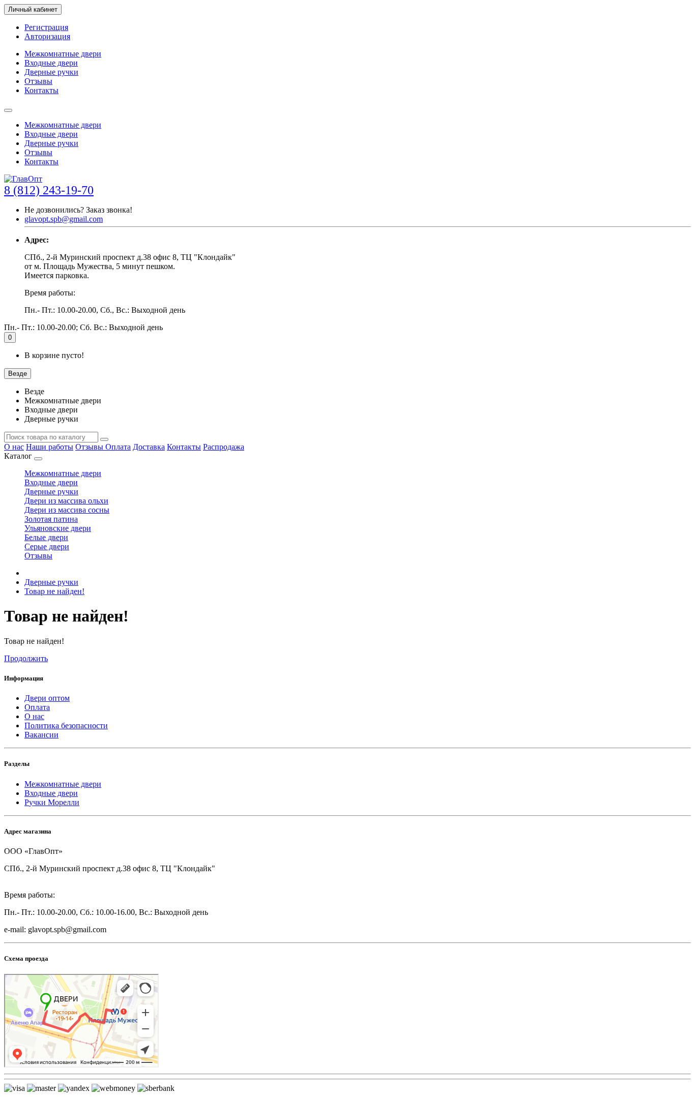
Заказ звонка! (78, 209)
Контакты (41, 90)
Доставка (149, 446)
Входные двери (51, 62)
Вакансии (41, 734)
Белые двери (46, 537)
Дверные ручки (51, 72)
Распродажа (223, 446)
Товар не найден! (54, 591)
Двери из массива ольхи (66, 500)
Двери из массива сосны (66, 510)
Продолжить (26, 658)
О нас (14, 446)
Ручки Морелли (51, 802)
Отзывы (38, 81)
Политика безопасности (66, 725)
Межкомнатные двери (62, 53)
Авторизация (47, 36)
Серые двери (46, 546)
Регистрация (46, 27)
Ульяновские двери (57, 528)
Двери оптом (47, 698)
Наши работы (49, 446)
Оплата (118, 446)
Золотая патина (51, 519)
